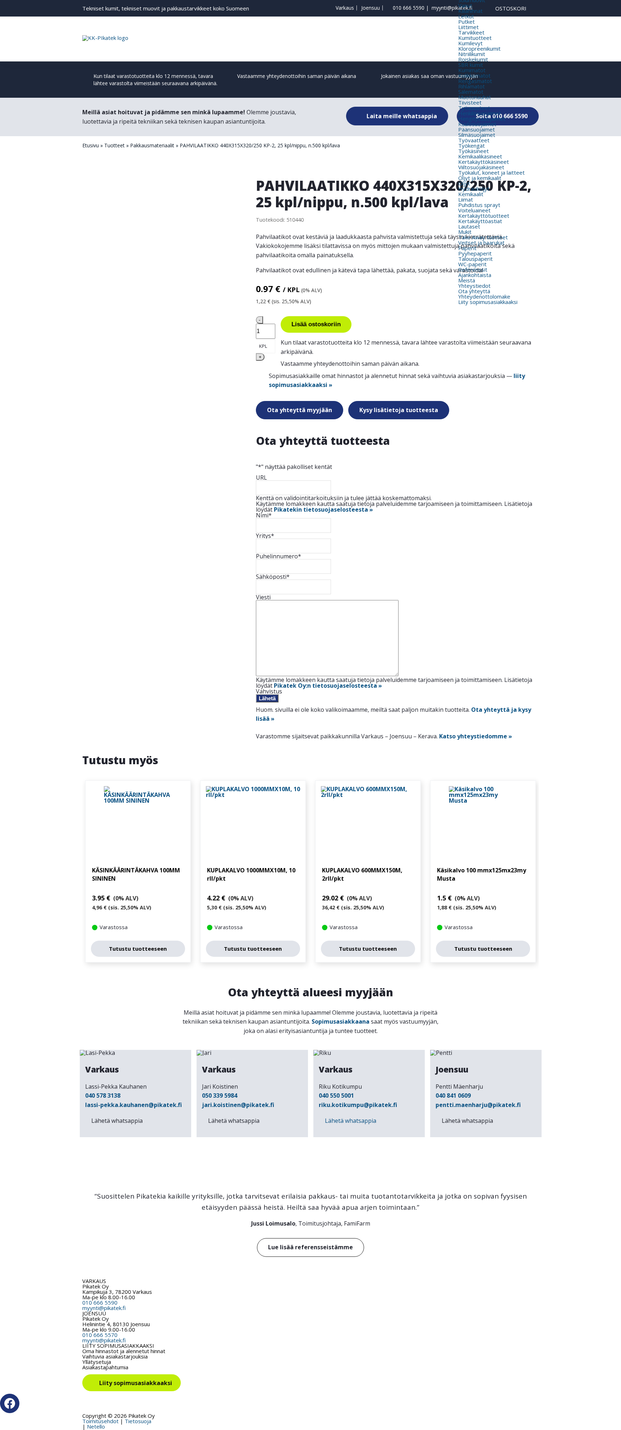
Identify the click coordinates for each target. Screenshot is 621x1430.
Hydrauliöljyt (473, 188)
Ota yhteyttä (474, 291)
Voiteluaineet (474, 210)
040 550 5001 (336, 1095)
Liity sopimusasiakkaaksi (488, 301)
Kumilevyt (470, 43)
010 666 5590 (408, 7)
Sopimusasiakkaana (340, 1021)
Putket (466, 21)
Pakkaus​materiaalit (152, 145)
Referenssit (472, 269)
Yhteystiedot (474, 285)
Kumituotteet (475, 37)
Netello (96, 1426)
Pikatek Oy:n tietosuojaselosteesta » (328, 685)
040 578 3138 (102, 1095)
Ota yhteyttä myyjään (299, 410)
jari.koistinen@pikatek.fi (238, 1105)
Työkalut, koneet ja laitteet (491, 172)
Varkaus (345, 7)
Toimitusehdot (100, 1421)
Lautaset (469, 226)
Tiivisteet (470, 102)
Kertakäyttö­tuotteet (483, 215)
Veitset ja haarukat (481, 242)
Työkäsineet (473, 150)
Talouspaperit (475, 258)
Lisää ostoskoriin (316, 324)
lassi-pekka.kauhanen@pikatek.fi (133, 1105)
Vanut (465, 5)
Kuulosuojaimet (477, 124)
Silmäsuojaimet (476, 134)
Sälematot (470, 91)
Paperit (467, 248)
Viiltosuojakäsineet (481, 167)
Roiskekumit (473, 59)
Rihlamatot (471, 86)
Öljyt (464, 183)
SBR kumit (470, 64)
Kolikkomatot (474, 75)
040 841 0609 (453, 1095)
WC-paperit (472, 264)
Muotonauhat (474, 97)
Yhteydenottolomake (484, 296)
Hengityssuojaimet (481, 118)
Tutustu (138, 948)
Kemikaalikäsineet (480, 156)
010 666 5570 (100, 1334)
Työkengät (471, 145)
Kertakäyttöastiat (480, 221)
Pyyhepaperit (475, 253)
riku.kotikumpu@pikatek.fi (358, 1105)
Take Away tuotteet (483, 237)
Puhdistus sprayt (479, 204)
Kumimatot (472, 70)
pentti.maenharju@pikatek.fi (478, 1105)
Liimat (465, 199)
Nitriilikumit (471, 53)
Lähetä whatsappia (117, 1121)
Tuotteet (114, 145)
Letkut (466, 16)
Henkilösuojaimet (479, 113)
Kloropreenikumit (479, 48)
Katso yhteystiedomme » (475, 736)
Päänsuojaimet (476, 129)
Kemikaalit (470, 194)
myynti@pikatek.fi (452, 7)
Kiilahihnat (470, 10)
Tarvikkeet (471, 32)
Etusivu (90, 145)
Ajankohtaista (474, 274)
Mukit (465, 231)
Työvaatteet (473, 140)
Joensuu (370, 7)
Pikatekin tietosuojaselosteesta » (323, 509)
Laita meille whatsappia (401, 116)
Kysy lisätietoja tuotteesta (398, 410)
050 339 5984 (219, 1095)
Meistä (466, 280)
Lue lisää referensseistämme (310, 1247)
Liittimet (468, 27)
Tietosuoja (138, 1421)
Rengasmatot (475, 80)
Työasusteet (474, 107)
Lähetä (267, 698)
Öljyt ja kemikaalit (479, 177)
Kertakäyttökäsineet (483, 161)
